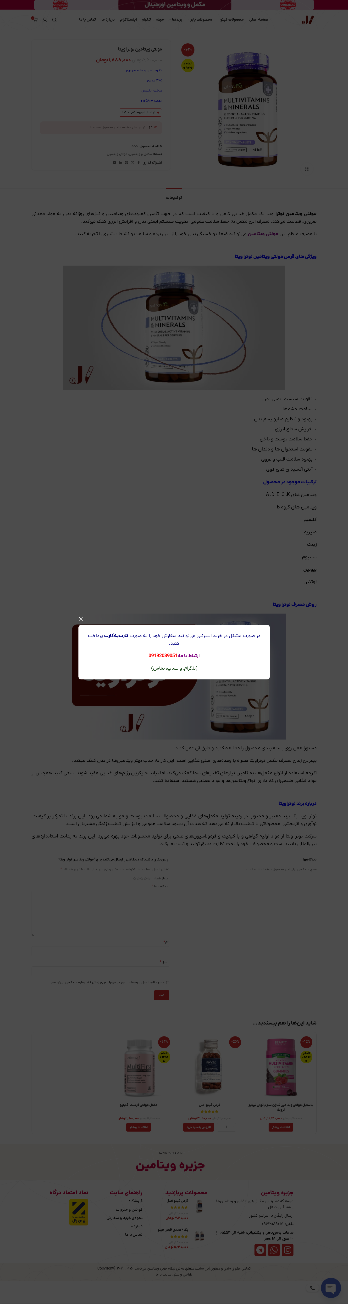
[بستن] (81, 619)
